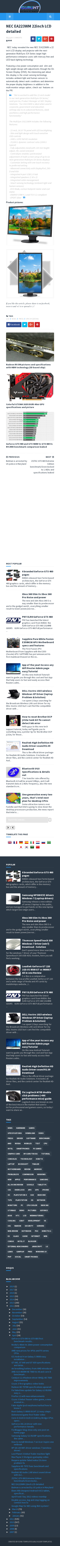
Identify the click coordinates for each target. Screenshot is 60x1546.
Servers (40, 1226)
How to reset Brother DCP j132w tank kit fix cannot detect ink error (37, 720)
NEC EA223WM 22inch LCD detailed (28, 1484)
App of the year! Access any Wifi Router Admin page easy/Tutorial (38, 668)
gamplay (20, 1252)
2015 (12, 1296)
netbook (41, 1200)
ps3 (36, 1231)
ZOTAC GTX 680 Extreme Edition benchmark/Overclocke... (26, 1479)
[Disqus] (30, 517)
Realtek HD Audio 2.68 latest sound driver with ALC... (31, 1473)
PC (22, 1205)
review (27, 1169)
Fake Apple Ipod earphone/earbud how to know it (32, 1407)
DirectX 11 (46, 1231)
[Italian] (32, 843)
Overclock (19, 1190)
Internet (35, 1236)
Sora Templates (25, 1541)
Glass (16, 1236)
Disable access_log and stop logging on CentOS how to (31, 1501)
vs (45, 1221)
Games (32, 1128)
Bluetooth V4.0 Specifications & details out (36, 772)
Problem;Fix (13, 1174)
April (14, 1335)
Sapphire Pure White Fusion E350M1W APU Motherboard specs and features (38, 642)
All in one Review (15, 1185)
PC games (37, 1149)
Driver (20, 1138)
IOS (9, 1226)
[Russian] (44, 843)
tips (10, 1200)
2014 (12, 1299)
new (9, 1179)
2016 (12, 1292)
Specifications (32, 319)
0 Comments (17, 38)
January (16, 1515)
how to (39, 1159)
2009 (12, 1525)
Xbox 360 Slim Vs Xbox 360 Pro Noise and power (37, 595)
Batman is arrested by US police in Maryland (32, 1487)
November (17, 1312)
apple (17, 1179)
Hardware (20, 1128)
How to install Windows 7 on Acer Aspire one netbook (33, 1443)
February (16, 1512)
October (16, 1315)
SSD (32, 1195)
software (31, 1138)
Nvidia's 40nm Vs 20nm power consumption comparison (32, 1346)
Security (29, 1226)
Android (38, 1169)
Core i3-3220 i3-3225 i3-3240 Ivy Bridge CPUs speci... (32, 1419)
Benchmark (44, 1138)
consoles (12, 1159)
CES (9, 1190)
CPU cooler (32, 1205)
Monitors (12, 1205)
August (15, 1322)
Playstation (21, 1200)
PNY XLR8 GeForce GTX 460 (37, 616)
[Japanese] (21, 848)
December (17, 1309)
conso (11, 1241)
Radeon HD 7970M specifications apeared (31, 1387)
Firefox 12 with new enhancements (28, 1396)
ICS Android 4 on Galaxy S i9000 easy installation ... (29, 1358)
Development (34, 1221)
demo (21, 1210)
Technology (26, 1159)
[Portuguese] (49, 843)
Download (30, 1133)
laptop (11, 1164)
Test (37, 1143)
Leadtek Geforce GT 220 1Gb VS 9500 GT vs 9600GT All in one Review (36, 969)
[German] (21, 843)
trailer (35, 1164)
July (14, 1325)
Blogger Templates (43, 1541)
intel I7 (20, 1241)
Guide (25, 1236)
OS (32, 1200)
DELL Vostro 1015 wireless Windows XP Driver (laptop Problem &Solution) (37, 694)
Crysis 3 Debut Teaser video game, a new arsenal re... (31, 1401)
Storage (12, 1210)
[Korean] (27, 848)
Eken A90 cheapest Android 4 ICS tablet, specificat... (31, 1492)
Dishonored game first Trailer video (28, 1414)
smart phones (31, 1257)
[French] (16, 843)
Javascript (37, 1246)
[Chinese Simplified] (38, 848)
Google (30, 1185)
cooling (12, 1221)
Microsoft (23, 1164)
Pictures (32, 1210)
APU (29, 1190)
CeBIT (21, 1221)
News (14, 319)
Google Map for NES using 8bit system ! (30, 1505)
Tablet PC (42, 1185)
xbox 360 (44, 1205)
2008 (12, 1528)
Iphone (45, 1190)
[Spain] (27, 843)
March (15, 1509)
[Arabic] (32, 848)
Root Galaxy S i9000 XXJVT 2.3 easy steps (31, 1411)
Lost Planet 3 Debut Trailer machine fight (31, 1453)
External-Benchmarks (18, 1246)
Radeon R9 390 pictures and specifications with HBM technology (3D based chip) (28, 366)
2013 (12, 1302)
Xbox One (41, 1195)
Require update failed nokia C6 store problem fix (29, 1461)
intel (10, 1149)
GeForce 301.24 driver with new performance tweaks (27, 1425)
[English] (10, 843)
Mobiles (28, 1143)
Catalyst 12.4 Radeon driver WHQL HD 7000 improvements (32, 1379)
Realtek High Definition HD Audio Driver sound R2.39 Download (37, 746)
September (18, 1319)
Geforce (44, 1210)
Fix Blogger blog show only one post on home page (30, 1431)
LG (47, 1246)
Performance (30, 1179)
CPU (45, 1143)
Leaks (10, 1252)
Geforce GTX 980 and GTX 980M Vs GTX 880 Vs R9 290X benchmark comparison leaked (29, 445)
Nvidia (17, 1143)
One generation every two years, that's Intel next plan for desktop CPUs (37, 797)
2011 (12, 1519)
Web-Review (13, 1231)
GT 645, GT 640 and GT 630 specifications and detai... (31, 1364)
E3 (9, 1236)
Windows (41, 1174)
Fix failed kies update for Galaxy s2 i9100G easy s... (32, 1391)
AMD (9, 1143)
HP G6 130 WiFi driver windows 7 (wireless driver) (31, 1449)
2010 (12, 1522)
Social (18, 1257)
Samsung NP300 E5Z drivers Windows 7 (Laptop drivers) (38, 896)
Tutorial (45, 1154)
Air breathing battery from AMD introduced (32, 1368)
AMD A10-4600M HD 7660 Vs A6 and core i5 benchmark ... (31, 1373)
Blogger (32, 1241)
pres (30, 1252)
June (14, 1328)
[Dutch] (38, 843)
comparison (28, 1174)
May (14, 1332)
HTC (17, 1215)
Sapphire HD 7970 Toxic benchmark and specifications (30, 1467)
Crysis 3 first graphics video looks (28, 1383)
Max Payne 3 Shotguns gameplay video (30, 1457)
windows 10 (41, 1252)
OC (9, 1195)
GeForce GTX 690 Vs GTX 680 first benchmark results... (27, 1340)
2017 (12, 1289)
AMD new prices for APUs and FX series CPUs (30, 1352)
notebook (26, 1231)
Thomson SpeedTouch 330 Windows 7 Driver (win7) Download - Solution (37, 943)
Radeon (17, 1226)
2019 (12, 1286)
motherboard (14, 1169)
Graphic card (14, 1154)
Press (21, 319)
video (41, 1133)
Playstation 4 (20, 1195)
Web (45, 1236)
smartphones (22, 1149)
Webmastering (37, 1215)
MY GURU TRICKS (31, 1154)
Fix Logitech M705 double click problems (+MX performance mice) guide (37, 1095)
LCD (7, 319)
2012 (12, 1305)
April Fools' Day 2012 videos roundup (29, 1496)
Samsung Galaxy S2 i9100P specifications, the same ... (31, 1437)
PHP (9, 1257)
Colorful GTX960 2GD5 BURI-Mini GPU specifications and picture (25, 406)
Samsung (44, 1179)
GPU (37, 1190)
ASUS (10, 1215)
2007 (12, 1532)
